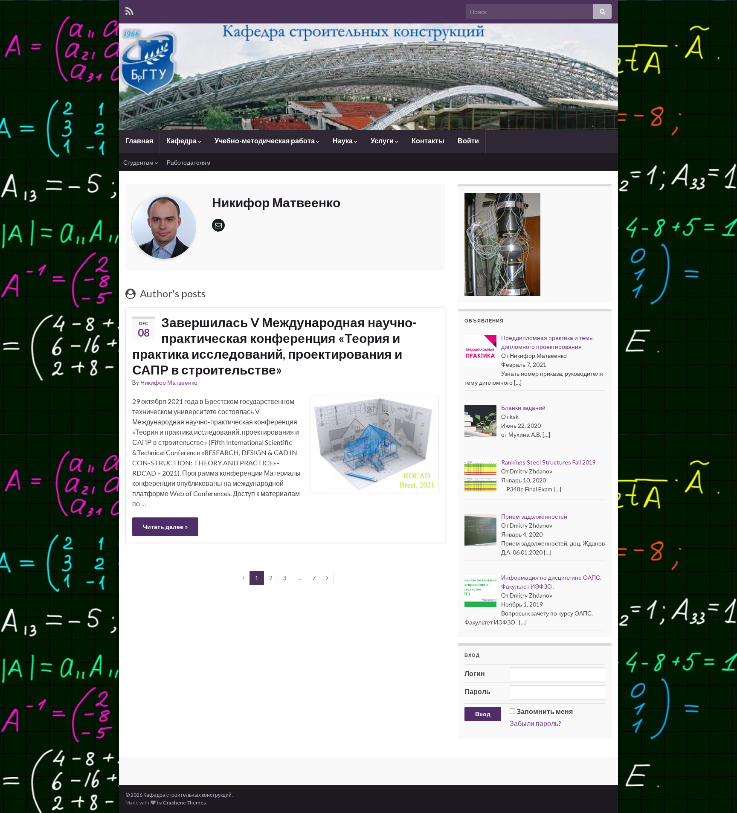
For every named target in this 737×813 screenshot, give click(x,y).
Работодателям (189, 162)
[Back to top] (717, 793)
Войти (468, 140)
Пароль (477, 691)
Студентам (139, 162)
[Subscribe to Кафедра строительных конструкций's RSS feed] (129, 11)
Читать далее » (165, 526)
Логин (474, 673)
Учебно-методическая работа (265, 140)
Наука (343, 140)
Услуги (383, 140)
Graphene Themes (184, 802)
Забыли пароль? (535, 723)
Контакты (428, 140)
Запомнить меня (544, 711)
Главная (139, 140)
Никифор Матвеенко (168, 382)
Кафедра (182, 140)
